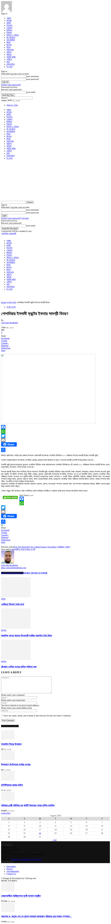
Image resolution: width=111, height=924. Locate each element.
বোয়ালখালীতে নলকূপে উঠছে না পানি (23, 549)
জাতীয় (8, 23)
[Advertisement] (55, 181)
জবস (8, 62)
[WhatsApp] (55, 431)
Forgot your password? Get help (15, 218)
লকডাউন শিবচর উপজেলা (11, 744)
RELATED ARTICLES (12, 573)
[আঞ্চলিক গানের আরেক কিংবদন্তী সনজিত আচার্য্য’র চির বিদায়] (16, 628)
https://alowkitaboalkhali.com (13, 568)
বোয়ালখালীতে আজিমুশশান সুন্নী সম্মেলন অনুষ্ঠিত (21, 895)
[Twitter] (55, 436)
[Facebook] (55, 427)
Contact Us (11, 874)
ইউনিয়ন (9, 30)
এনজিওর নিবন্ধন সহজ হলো (12, 604)
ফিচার (8, 47)
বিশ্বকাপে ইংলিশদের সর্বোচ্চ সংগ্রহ (16, 764)
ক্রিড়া (8, 42)
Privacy (9, 869)
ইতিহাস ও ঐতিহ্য (12, 35)
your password (32, 79)
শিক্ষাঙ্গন (9, 33)
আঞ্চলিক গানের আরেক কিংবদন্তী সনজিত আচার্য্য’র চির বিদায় (26, 635)
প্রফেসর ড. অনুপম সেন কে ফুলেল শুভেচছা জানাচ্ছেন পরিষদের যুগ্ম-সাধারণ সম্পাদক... (36, 916)
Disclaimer (11, 866)
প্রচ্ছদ (8, 18)
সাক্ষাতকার (10, 50)
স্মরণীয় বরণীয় (11, 57)
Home (3, 302)
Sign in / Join (12, 105)
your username (32, 76)
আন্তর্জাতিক (10, 40)
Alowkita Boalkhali (9, 323)
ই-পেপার (9, 67)
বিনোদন (9, 45)
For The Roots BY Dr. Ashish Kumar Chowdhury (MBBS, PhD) (42, 547)
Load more (5, 813)
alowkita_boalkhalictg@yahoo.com (26, 859)
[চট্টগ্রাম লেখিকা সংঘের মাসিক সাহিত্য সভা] (16, 659)
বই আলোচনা (10, 37)
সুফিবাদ (9, 54)
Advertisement (12, 871)
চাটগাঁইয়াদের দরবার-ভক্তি (12, 785)
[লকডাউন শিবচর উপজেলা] (8, 739)
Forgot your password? (11, 85)
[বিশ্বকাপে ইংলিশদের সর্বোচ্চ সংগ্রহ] (8, 759)
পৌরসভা (9, 28)
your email (30, 92)
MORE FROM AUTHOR (35, 573)
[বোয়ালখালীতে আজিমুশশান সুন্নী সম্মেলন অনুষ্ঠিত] (8, 891)
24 (40, 833)
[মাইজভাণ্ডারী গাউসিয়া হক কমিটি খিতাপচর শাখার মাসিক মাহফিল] (8, 800)
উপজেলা (9, 25)
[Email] (55, 440)
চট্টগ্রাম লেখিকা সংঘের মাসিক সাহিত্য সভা (19, 666)
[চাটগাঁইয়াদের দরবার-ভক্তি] (8, 780)
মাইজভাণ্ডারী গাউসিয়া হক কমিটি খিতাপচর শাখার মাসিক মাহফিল (28, 805)
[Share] (55, 450)
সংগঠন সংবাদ (11, 302)
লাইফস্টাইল (10, 64)
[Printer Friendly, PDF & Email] (10, 498)
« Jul (54, 840)
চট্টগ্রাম (9, 20)
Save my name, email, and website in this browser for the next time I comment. (37, 715)
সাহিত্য (9, 52)
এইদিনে (9, 59)
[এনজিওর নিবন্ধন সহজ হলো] (16, 596)
